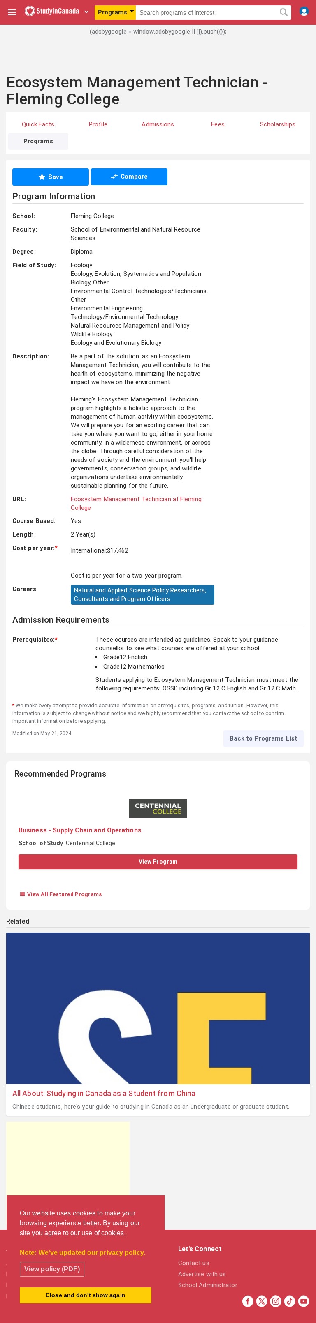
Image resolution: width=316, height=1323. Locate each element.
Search (283, 12)
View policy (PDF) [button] (52, 1269)
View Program (158, 861)
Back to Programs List (263, 738)
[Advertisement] (158, 59)
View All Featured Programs (60, 894)
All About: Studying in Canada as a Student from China (103, 1093)
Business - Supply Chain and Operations (80, 830)
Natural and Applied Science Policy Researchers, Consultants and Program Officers (140, 595)
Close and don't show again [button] (85, 1295)
